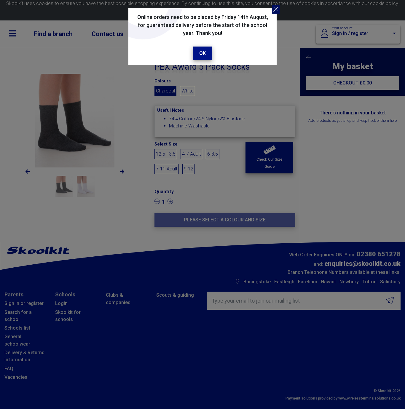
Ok (202, 53)
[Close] (276, 9)
